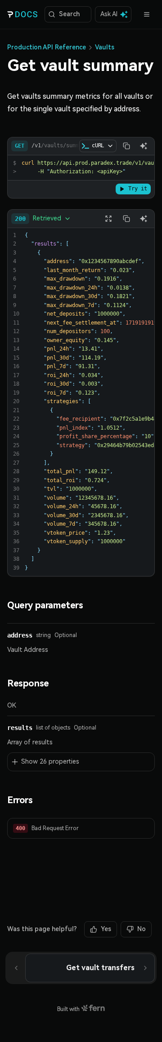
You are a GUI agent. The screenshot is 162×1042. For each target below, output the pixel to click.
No (141, 928)
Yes (106, 928)
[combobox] (42, 219)
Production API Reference (46, 47)
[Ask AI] (143, 146)
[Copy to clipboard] (126, 146)
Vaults (104, 47)
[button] (81, 828)
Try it (137, 188)
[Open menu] (147, 14)
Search (69, 14)
